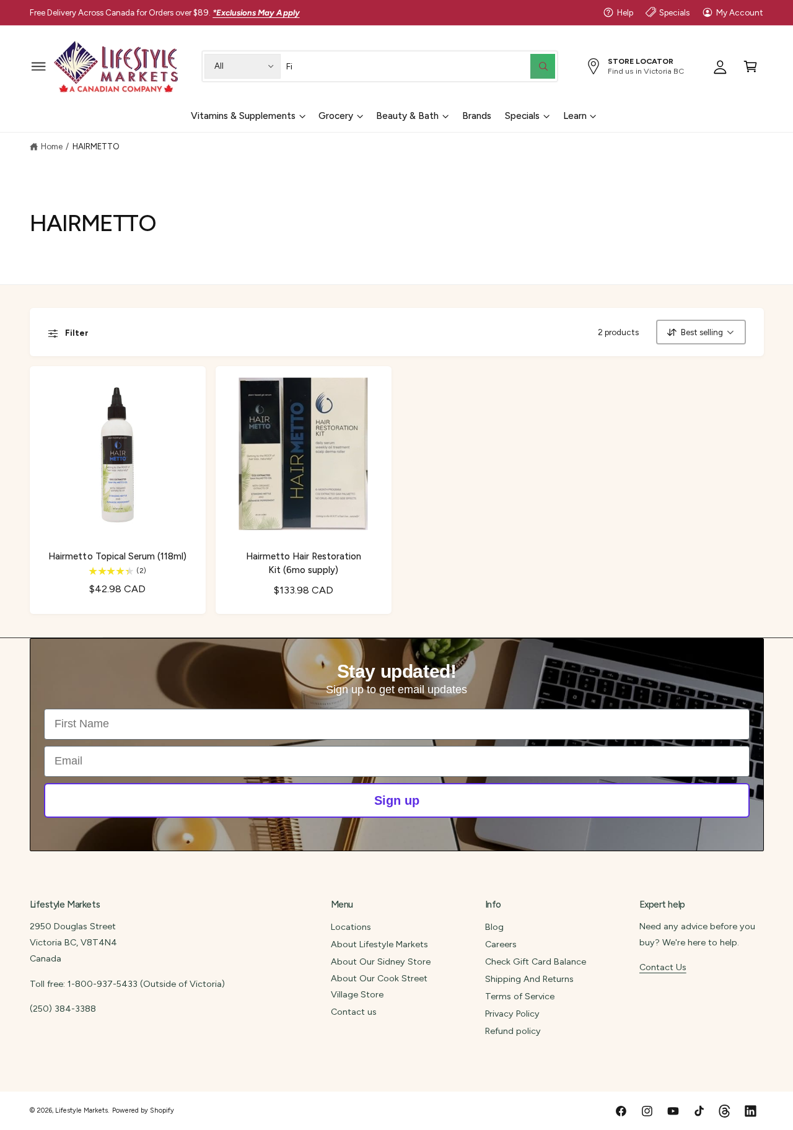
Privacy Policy (512, 1013)
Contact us (354, 1011)
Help (625, 12)
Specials (674, 12)
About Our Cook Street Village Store (379, 986)
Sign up (396, 800)
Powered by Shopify (143, 1110)
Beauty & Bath (407, 115)
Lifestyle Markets (81, 1110)
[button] (39, 66)
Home (52, 146)
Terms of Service (519, 996)
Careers (501, 944)
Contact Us (662, 967)
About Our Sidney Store (381, 961)
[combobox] (420, 66)
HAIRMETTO (96, 146)
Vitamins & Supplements (243, 115)
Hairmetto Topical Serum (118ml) (117, 556)
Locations (351, 926)
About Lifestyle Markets (379, 944)
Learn (575, 115)
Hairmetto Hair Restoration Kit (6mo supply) (303, 563)
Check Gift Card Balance (535, 961)
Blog (494, 926)
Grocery (335, 115)
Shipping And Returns (529, 978)
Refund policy (513, 1030)
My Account (739, 12)
